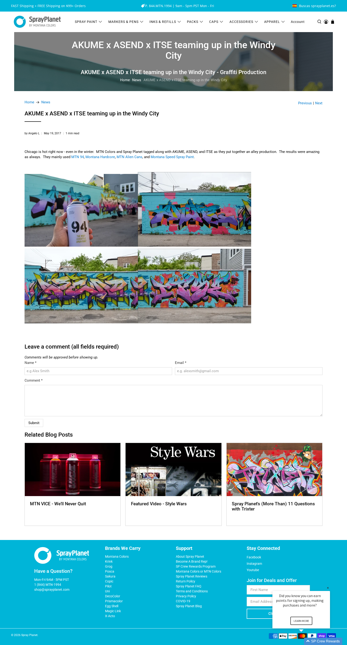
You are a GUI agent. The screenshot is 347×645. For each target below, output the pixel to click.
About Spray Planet (190, 556)
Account (298, 22)
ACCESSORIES (241, 22)
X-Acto (110, 616)
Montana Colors (117, 556)
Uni (107, 591)
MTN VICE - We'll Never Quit (58, 503)
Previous (305, 103)
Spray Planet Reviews (191, 576)
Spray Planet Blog (189, 606)
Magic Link (113, 611)
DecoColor (112, 596)
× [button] (328, 588)
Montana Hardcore (100, 157)
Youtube (253, 570)
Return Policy (185, 581)
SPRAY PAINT (86, 22)
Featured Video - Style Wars (159, 503)
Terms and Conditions (192, 591)
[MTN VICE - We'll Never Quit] (72, 469)
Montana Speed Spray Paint (172, 157)
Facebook (254, 557)
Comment (33, 380)
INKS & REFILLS (162, 22)
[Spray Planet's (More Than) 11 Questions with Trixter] (274, 469)
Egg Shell (111, 606)
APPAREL (272, 22)
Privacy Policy (186, 596)
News (136, 80)
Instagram (254, 563)
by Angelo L (32, 133)
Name (30, 363)
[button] (306, 641)
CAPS (213, 22)
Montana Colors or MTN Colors (198, 571)
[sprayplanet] (37, 22)
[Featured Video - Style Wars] (173, 469)
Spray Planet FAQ (188, 586)
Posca (109, 571)
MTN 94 (77, 157)
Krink (109, 561)
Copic (109, 581)
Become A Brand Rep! (191, 561)
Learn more (301, 621)
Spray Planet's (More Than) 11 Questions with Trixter (273, 506)
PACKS (192, 22)
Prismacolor (114, 601)
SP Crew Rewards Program (196, 566)
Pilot (108, 586)
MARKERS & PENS (123, 22)
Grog (108, 566)
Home (125, 80)
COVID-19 (183, 601)
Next (318, 103)
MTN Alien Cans (129, 157)
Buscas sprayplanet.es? (317, 6)
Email (180, 363)
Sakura (110, 576)
